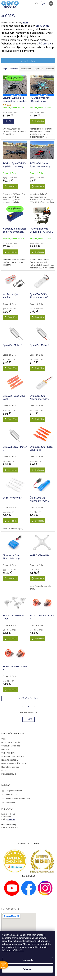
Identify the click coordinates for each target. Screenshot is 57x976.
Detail (8, 121)
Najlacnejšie (25, 69)
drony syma (42, 25)
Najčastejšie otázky (9, 760)
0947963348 (11, 795)
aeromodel (10, 803)
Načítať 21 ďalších (28, 699)
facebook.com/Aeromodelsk (18, 799)
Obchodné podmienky (10, 742)
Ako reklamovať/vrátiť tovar (13, 756)
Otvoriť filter (28, 61)
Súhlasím (27, 969)
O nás (3, 739)
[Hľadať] (36, 3)
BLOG (4, 770)
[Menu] (51, 3)
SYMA (25, 22)
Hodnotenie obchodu (10, 767)
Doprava (5, 749)
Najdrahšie (38, 69)
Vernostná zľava (8, 753)
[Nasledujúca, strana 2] (28, 706)
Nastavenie (27, 960)
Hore (29, 719)
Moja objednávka (8, 774)
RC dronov (45, 43)
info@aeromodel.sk (14, 790)
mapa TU (11, 819)
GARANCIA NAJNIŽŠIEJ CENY (14, 763)
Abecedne (50, 69)
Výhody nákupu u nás (10, 746)
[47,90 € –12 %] (42, 84)
